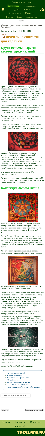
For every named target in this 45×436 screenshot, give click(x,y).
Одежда (16, 9)
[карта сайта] (42, 9)
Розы (19, 16)
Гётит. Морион (13, 380)
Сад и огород (15, 13)
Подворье (29, 13)
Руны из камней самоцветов (18, 385)
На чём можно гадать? (16, 373)
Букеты (9, 16)
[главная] (3, 9)
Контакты (20, 422)
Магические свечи (14, 375)
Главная (4, 25)
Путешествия (30, 5)
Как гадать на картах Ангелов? (19, 378)
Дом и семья (13, 5)
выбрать (5, 410)
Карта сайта (21, 426)
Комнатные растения (21, 2)
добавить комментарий (34, 410)
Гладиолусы (31, 16)
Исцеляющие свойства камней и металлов (24, 387)
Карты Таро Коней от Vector (18, 382)
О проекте (35, 422)
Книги (27, 9)
